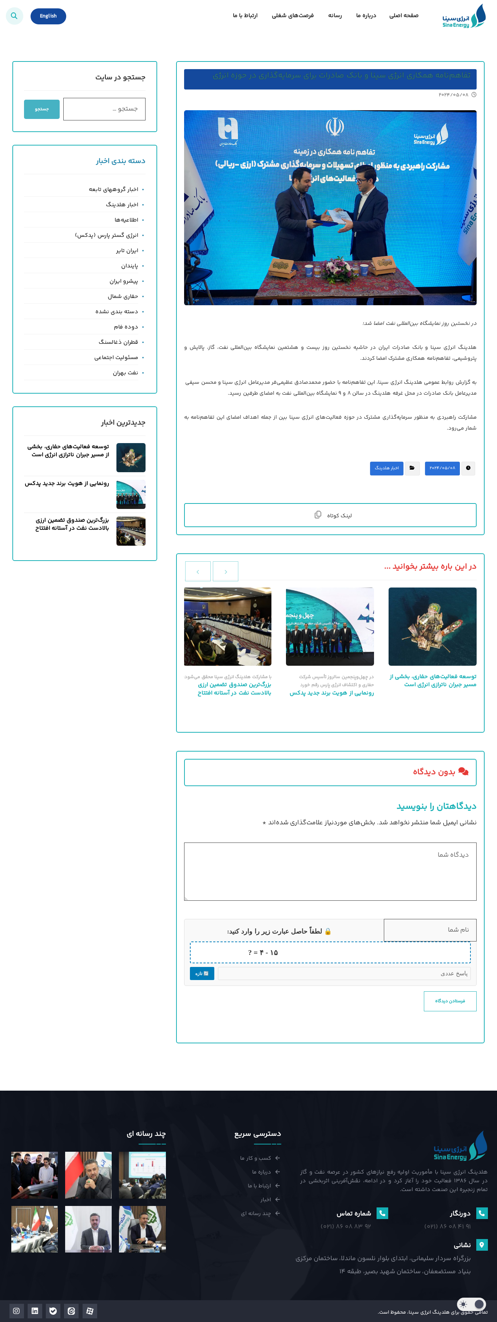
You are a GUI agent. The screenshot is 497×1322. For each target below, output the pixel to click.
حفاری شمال (123, 296)
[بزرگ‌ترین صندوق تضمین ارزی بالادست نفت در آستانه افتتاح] (131, 531)
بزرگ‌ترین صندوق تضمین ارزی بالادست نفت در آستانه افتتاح (72, 524)
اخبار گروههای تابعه (113, 189)
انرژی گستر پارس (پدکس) (106, 235)
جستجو (42, 109)
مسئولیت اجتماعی (116, 357)
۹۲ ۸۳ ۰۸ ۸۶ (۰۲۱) (346, 1227)
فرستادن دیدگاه (450, 1001)
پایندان (129, 266)
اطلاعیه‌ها (126, 220)
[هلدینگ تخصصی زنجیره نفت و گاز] (464, 16)
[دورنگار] (482, 1213)
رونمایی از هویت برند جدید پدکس (67, 483)
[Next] (198, 571)
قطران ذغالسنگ (118, 342)
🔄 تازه (202, 973)
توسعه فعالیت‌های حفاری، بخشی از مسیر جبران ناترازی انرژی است (68, 450)
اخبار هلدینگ (387, 468)
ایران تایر (127, 250)
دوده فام (126, 327)
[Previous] (225, 571)
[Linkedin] (35, 1311)
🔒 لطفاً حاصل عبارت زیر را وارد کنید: (279, 931)
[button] (14, 16)
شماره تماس (354, 1214)
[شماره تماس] (382, 1213)
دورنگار (460, 1214)
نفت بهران (125, 373)
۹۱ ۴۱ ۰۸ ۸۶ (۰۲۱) (447, 1227)
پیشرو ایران (124, 281)
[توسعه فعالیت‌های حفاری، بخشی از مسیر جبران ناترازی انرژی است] (131, 457)
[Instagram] (16, 1311)
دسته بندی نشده (116, 311)
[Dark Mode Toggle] (471, 1304)
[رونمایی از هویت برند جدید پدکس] (131, 494)
